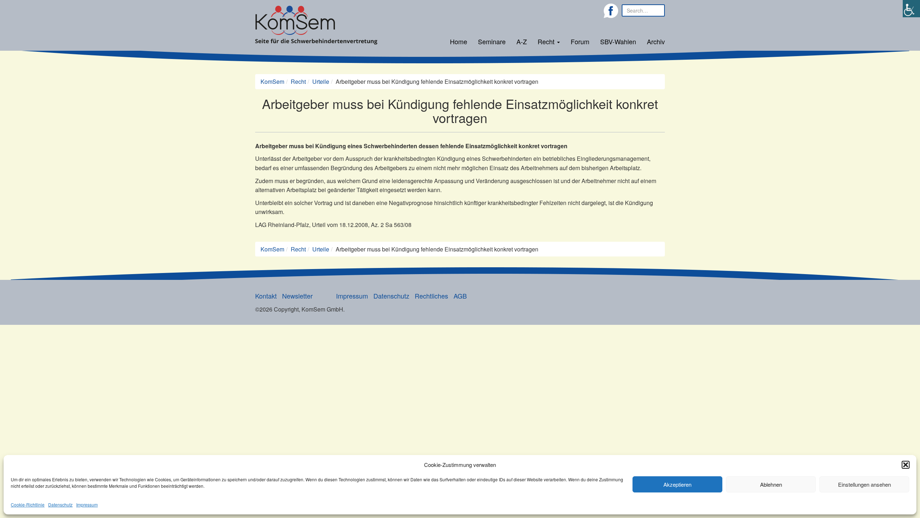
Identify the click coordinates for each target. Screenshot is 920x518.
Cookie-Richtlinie (28, 504)
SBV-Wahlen (618, 41)
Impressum (87, 504)
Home (458, 41)
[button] (905, 464)
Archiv (656, 41)
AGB (460, 295)
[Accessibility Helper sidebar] (911, 8)
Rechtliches (431, 295)
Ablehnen (771, 484)
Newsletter (297, 295)
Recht (547, 41)
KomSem (272, 81)
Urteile (320, 81)
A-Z (521, 41)
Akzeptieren (677, 484)
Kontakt (266, 295)
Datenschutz (60, 504)
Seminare (492, 41)
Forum (580, 41)
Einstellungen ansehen (864, 484)
